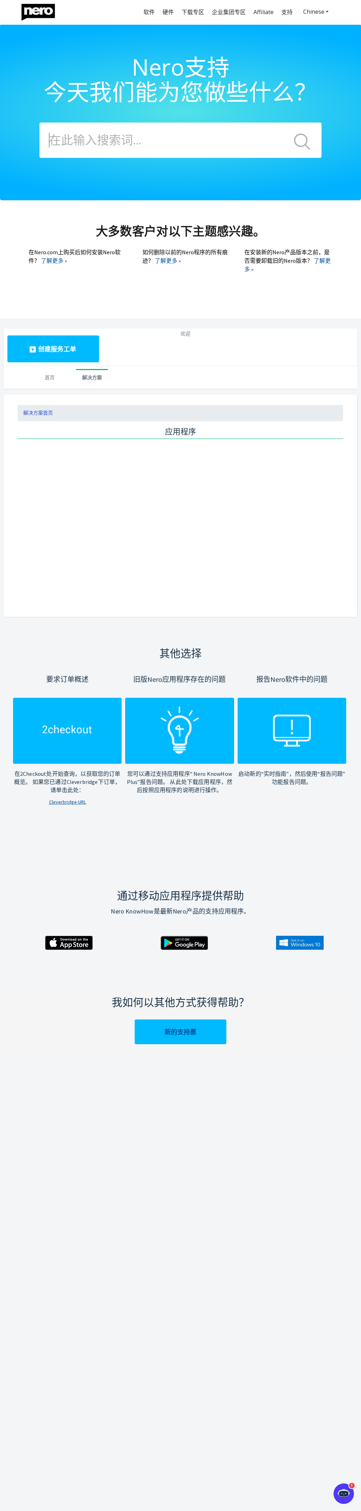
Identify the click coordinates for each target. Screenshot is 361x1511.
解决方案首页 (38, 413)
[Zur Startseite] (43, 10)
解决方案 (92, 377)
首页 (50, 377)
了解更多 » (54, 260)
